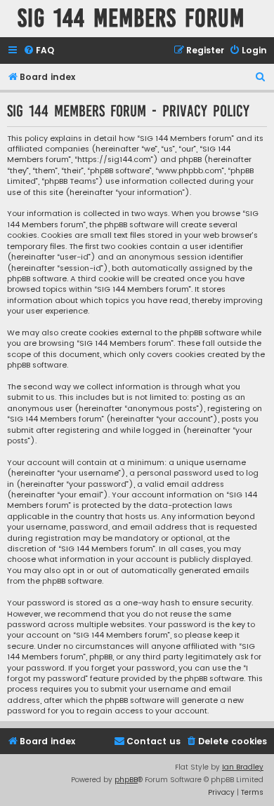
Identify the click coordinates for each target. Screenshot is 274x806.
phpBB (126, 779)
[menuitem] (38, 50)
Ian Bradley (242, 767)
